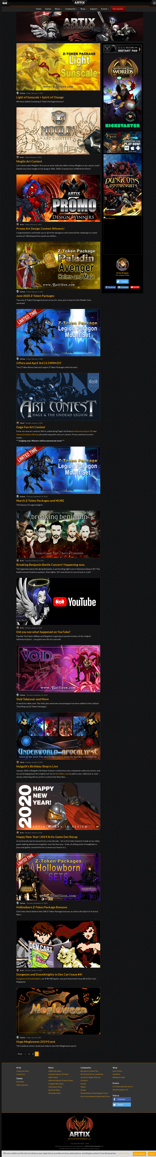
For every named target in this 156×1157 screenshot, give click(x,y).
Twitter (124, 281)
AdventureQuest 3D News (58, 1074)
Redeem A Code (119, 1077)
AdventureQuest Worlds (27, 434)
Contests (84, 1080)
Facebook (111, 287)
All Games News (54, 1093)
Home (38, 9)
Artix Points (117, 1071)
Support (93, 9)
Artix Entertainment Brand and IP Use (95, 1096)
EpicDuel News (54, 1090)
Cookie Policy (123, 1153)
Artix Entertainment (93, 1146)
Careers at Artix (22, 1071)
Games (48, 9)
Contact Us (20, 1074)
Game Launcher (22, 1085)
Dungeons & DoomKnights (28, 978)
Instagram (124, 287)
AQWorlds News (54, 1071)
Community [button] (70, 9)
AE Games (20, 1082)
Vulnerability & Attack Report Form (94, 1093)
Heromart (116, 1074)
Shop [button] (83, 9)
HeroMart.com (62, 774)
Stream (83, 1090)
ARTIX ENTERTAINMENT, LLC (79, 1139)
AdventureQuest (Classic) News (60, 1080)
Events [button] (104, 9)
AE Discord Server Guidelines (92, 1074)
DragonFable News (55, 1084)
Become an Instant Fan (89, 1071)
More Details (139, 1154)
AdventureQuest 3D (83, 431)
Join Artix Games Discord (90, 1077)
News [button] (57, 9)
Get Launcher (118, 9)
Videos (83, 1087)
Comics (83, 1084)
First (20, 1054)
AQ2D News (53, 1077)
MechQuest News (55, 1087)
